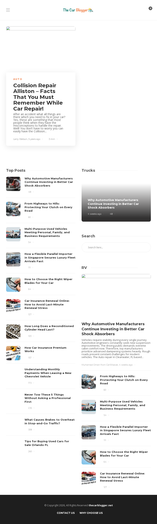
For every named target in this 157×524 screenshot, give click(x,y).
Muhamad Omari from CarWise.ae (100, 364)
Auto (17, 79)
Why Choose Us (91, 512)
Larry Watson (20, 139)
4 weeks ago (94, 213)
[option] (40, 315)
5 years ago (34, 139)
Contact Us (66, 512)
